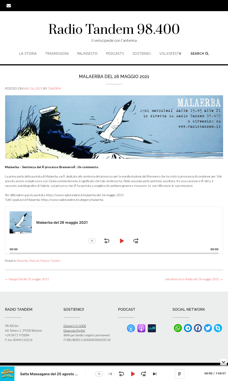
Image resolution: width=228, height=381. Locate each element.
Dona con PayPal (74, 330)
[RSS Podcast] (131, 328)
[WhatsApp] (178, 328)
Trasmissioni (57, 53)
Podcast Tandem (50, 260)
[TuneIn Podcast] (152, 328)
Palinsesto (87, 53)
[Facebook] (198, 328)
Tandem (54, 88)
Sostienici (141, 53)
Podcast (34, 260)
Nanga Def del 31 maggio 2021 (27, 279)
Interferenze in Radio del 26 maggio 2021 (194, 279)
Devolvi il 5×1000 (74, 326)
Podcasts (115, 53)
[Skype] (218, 328)
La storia (28, 53)
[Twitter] (208, 328)
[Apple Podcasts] (141, 328)
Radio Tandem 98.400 (114, 30)
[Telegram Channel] (188, 328)
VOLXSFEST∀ (170, 53)
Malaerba (22, 260)
